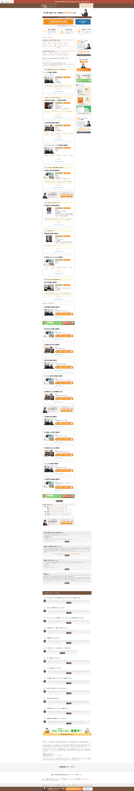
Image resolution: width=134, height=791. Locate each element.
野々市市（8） (61, 45)
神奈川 (53, 508)
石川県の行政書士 (49, 37)
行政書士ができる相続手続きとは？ (49, 754)
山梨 (70, 510)
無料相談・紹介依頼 (52, 6)
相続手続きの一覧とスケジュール (48, 753)
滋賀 (57, 511)
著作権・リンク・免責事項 (67, 785)
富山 (62, 510)
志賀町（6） (55, 43)
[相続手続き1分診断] (58, 324)
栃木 (63, 508)
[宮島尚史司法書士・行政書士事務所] (58, 107)
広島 (57, 513)
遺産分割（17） (51, 53)
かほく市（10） (66, 42)
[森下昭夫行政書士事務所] (58, 334)
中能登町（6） (45, 45)
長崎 (55, 514)
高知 (70, 513)
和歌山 (63, 511)
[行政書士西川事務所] (58, 422)
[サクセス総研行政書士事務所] (58, 381)
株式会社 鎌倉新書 (57, 785)
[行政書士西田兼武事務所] (58, 213)
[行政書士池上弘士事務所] (58, 453)
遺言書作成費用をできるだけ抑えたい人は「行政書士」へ (53, 755)
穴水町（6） (45, 42)
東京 (50, 508)
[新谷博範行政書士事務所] (58, 312)
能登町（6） (56, 45)
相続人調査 (59, 748)
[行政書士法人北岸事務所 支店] (58, 397)
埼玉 (56, 508)
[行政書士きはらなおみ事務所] (58, 265)
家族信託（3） (64, 53)
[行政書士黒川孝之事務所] (58, 350)
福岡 (50, 514)
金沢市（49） (60, 42)
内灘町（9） (50, 42)
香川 (65, 513)
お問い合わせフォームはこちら (67, 196)
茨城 (61, 508)
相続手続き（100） (46, 54)
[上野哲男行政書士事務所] (58, 484)
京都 (55, 511)
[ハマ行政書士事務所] (58, 80)
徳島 (62, 513)
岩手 (56, 506)
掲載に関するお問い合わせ (76, 785)
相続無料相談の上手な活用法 (48, 756)
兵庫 (52, 511)
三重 (66, 511)
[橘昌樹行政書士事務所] (58, 241)
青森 (53, 506)
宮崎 (62, 514)
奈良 (60, 511)
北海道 (50, 506)
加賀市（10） (55, 42)
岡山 (55, 513)
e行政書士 (44, 37)
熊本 (57, 514)
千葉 (58, 508)
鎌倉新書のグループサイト (67, 766)
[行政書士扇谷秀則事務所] (58, 177)
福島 (66, 506)
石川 (65, 510)
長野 (60, 510)
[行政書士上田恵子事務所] (58, 437)
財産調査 (63, 748)
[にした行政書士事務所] (58, 469)
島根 (52, 513)
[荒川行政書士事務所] (58, 289)
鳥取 (50, 513)
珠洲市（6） (60, 43)
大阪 (50, 511)
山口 (60, 513)
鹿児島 (65, 514)
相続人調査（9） (67, 54)
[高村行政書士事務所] (58, 365)
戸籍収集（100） (61, 54)
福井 (68, 510)
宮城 (58, 506)
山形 (63, 506)
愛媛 (68, 513)
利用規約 (91, 785)
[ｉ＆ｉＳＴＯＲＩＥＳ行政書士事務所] (58, 153)
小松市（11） (50, 43)
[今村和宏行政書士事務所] (58, 131)
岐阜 (55, 510)
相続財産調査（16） (58, 53)
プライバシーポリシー (85, 785)
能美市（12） (67, 45)
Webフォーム (68, 759)
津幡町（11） (65, 43)
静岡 (52, 510)
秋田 (61, 506)
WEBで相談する (88, 788)
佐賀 (52, 514)
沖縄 (68, 514)
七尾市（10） (51, 45)
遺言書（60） (45, 53)
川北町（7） (45, 43)
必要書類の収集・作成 (74, 749)
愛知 (50, 510)
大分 (60, 514)
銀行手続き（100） (53, 54)
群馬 (66, 508)
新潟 (57, 510)
